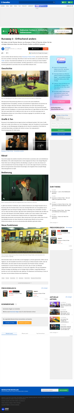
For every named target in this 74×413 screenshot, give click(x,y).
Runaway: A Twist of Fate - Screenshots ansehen (12, 151)
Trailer (3, 60)
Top (40, 333)
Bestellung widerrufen (33, 397)
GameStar (3, 400)
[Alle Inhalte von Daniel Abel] (2, 48)
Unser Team (8, 397)
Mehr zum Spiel (61, 134)
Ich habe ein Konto (9, 322)
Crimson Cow (66, 123)
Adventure (21, 278)
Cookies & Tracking (14, 398)
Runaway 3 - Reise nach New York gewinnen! (60, 217)
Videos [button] (15, 6)
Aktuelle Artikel (54, 298)
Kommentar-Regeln (14, 311)
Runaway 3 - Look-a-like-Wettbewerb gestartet (61, 192)
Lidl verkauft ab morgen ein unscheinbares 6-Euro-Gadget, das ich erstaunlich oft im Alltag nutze (66, 322)
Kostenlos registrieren (24, 322)
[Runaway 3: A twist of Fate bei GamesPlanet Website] (5, 294)
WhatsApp (18, 402)
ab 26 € (35, 295)
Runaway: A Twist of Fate (28, 56)
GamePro (7, 400)
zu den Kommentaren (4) (24, 283)
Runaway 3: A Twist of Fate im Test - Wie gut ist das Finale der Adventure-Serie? (61, 204)
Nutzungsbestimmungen (54, 397)
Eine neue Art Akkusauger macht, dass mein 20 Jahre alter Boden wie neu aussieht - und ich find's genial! (65, 315)
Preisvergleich (8, 288)
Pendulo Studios (55, 126)
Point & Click (27, 278)
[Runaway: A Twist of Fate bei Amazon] (29, 294)
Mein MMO (12, 400)
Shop (71, 2)
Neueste (9, 333)
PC (17, 278)
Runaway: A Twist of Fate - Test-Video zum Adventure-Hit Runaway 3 (61, 211)
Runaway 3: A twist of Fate (15, 293)
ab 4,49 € (11, 295)
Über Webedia (19, 397)
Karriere (39, 397)
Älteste (25, 333)
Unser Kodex (13, 397)
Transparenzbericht (22, 398)
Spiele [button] (7, 6)
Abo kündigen (25, 397)
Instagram (11, 402)
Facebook (6, 402)
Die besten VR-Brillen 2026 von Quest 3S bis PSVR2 (66, 305)
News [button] (11, 6)
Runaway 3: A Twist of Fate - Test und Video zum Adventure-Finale (61, 198)
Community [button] (31, 6)
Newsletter (44, 397)
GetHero (16, 400)
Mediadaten (62, 397)
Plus (65, 2)
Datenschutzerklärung (5, 398)
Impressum (3, 397)
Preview (7, 278)
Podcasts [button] (24, 6)
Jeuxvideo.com (22, 400)
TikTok (14, 402)
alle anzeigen (44, 288)
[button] (2, 6)
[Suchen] (54, 2)
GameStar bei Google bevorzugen (39, 53)
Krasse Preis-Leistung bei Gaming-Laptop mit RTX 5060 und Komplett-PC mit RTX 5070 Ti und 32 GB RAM (66, 330)
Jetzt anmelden (63, 390)
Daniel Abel (7, 47)
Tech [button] (19, 6)
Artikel (3, 278)
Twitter (2, 402)
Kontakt (47, 397)
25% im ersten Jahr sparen (63, 31)
